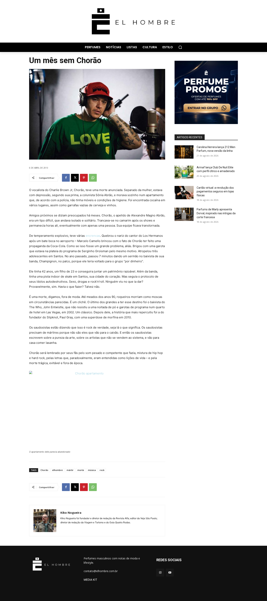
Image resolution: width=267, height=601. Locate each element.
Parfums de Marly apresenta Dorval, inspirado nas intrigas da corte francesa (216, 213)
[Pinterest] (84, 178)
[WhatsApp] (93, 178)
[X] (75, 178)
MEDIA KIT (90, 579)
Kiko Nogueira (70, 512)
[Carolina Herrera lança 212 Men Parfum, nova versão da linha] (184, 152)
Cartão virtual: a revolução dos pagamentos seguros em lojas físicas (215, 191)
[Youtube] (170, 572)
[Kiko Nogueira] (44, 520)
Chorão (44, 470)
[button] (180, 47)
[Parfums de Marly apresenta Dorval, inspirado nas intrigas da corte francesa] (184, 214)
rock (102, 470)
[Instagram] (160, 572)
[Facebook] (66, 178)
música (92, 470)
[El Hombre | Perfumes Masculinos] (133, 21)
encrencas (93, 236)
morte (80, 470)
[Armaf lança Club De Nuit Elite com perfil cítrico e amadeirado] (184, 172)
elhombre (57, 470)
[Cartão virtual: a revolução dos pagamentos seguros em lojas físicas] (184, 192)
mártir (70, 470)
